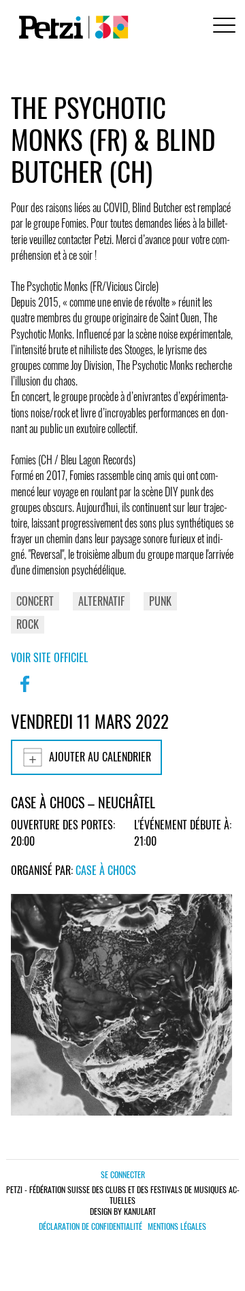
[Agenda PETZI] (71, 27)
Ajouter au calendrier (100, 756)
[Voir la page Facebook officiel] (24, 693)
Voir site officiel (49, 657)
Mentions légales (177, 1226)
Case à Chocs (106, 870)
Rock (27, 624)
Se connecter (123, 1174)
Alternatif (101, 601)
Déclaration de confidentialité (90, 1226)
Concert (35, 601)
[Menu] (222, 27)
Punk (160, 601)
